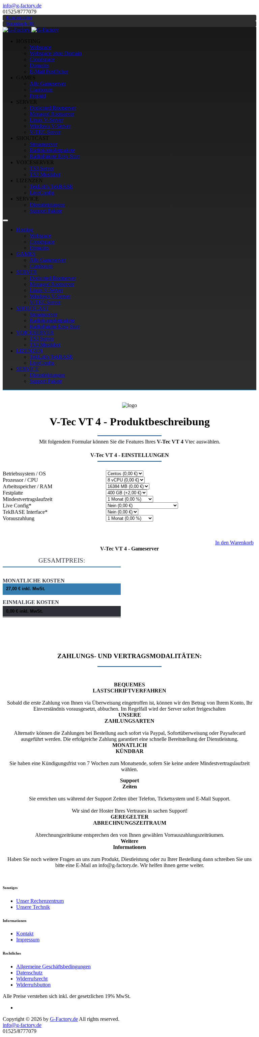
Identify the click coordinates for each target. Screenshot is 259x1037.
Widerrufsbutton (33, 985)
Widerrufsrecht (32, 978)
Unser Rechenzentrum (40, 901)
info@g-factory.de (22, 5)
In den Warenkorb (234, 542)
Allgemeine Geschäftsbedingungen (53, 966)
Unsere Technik (33, 907)
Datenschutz (29, 972)
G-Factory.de (64, 1019)
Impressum (27, 939)
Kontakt (24, 933)
